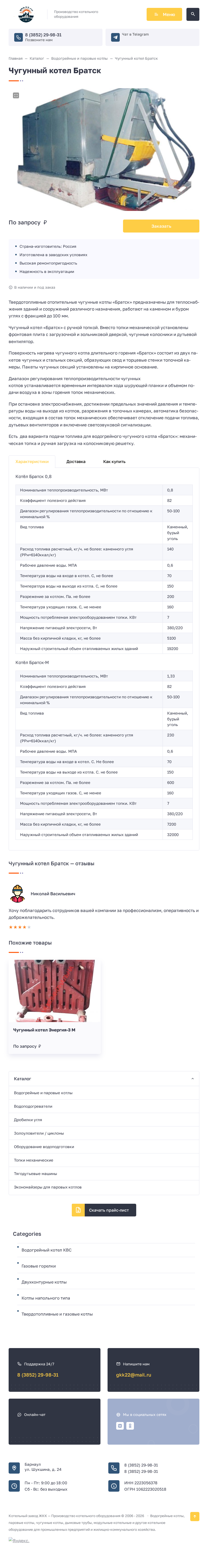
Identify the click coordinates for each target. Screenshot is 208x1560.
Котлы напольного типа (46, 1298)
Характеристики (32, 461)
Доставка (75, 461)
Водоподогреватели (33, 1106)
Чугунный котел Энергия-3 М (44, 1029)
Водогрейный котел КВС (47, 1250)
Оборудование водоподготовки (44, 1146)
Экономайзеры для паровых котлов (48, 1187)
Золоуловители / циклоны (39, 1133)
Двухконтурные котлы (44, 1282)
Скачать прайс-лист (109, 1210)
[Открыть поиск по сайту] (192, 14)
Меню (169, 14)
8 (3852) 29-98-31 (43, 34)
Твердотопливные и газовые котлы (57, 1314)
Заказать (161, 226)
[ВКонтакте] (120, 1426)
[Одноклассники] (130, 1426)
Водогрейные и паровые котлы (43, 1092)
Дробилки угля (28, 1119)
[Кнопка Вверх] (194, 1516)
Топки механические (33, 1160)
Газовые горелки (39, 1266)
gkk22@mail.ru (133, 1375)
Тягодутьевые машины (35, 1173)
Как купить (114, 461)
